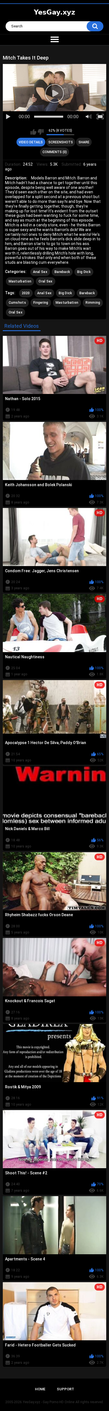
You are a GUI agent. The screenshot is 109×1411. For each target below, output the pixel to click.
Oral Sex (45, 281)
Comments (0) (54, 152)
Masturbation (20, 281)
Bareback (62, 272)
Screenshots (60, 142)
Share (84, 142)
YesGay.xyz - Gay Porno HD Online (48, 1402)
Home (40, 1389)
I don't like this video (41, 132)
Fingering (40, 303)
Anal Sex (40, 272)
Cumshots (17, 303)
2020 (26, 293)
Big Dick (83, 272)
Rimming (93, 303)
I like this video (33, 132)
